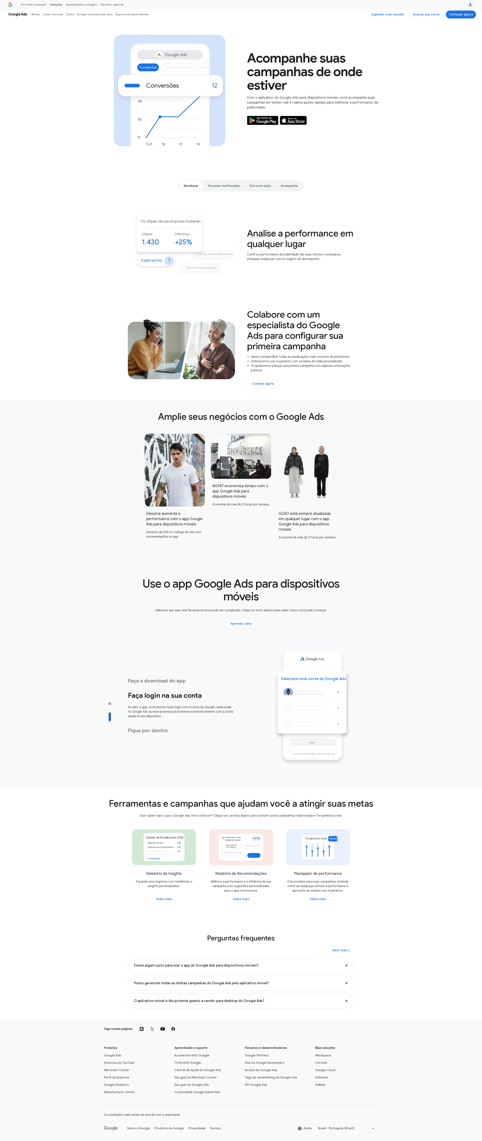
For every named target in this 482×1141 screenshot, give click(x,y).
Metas (35, 14)
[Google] (111, 1128)
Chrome (321, 1063)
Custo (70, 14)
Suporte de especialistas (132, 14)
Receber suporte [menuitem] (112, 4)
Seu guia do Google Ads (191, 1085)
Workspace (323, 1055)
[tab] (191, 186)
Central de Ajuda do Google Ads (197, 1070)
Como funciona (53, 14)
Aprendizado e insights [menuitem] (81, 4)
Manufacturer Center (119, 1092)
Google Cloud (325, 1070)
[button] (241, 965)
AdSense (321, 1077)
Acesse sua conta (426, 14)
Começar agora (461, 14)
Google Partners (257, 1055)
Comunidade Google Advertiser (197, 1092)
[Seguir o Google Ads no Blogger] (141, 1028)
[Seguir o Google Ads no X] (152, 1028)
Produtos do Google (169, 1128)
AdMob (320, 1085)
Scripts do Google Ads (261, 1070)
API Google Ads (256, 1085)
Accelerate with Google (191, 1055)
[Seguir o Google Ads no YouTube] (162, 1028)
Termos (215, 1128)
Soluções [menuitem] (56, 4)
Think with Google (187, 1063)
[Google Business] (10, 5)
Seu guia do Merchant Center (195, 1077)
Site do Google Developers (264, 1063)
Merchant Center (116, 1070)
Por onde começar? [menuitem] (34, 4)
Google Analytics (116, 1085)
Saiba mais (164, 899)
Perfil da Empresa (116, 1077)
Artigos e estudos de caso (94, 14)
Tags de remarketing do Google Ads (271, 1077)
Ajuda (308, 1128)
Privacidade (196, 1128)
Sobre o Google (138, 1128)
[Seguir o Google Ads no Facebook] (173, 1028)
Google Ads (112, 1055)
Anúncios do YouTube (119, 1063)
